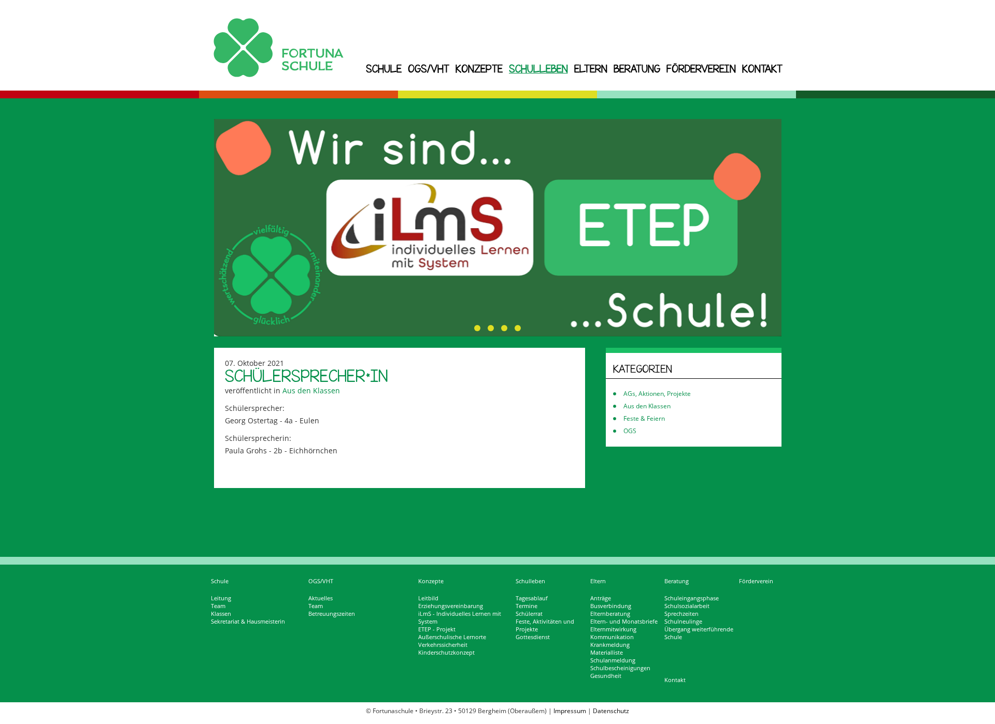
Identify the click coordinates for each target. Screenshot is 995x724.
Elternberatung (610, 613)
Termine (526, 606)
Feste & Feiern (644, 418)
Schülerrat (529, 613)
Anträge (600, 598)
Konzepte (479, 68)
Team (218, 606)
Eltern (590, 68)
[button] (477, 328)
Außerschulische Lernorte (452, 637)
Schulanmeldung (612, 660)
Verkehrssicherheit (442, 644)
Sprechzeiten (681, 613)
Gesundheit (605, 675)
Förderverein (701, 68)
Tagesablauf (532, 598)
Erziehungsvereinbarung (450, 606)
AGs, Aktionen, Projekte (657, 393)
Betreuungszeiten (331, 613)
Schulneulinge (683, 621)
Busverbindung (610, 606)
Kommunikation (612, 637)
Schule (384, 68)
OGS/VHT (428, 68)
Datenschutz (611, 710)
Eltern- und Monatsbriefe (624, 621)
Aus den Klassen (311, 390)
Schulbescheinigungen (620, 668)
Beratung (637, 68)
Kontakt (762, 68)
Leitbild (428, 598)
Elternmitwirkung (613, 629)
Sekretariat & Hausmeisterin (248, 621)
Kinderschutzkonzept (446, 652)
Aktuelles (320, 598)
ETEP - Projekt (437, 629)
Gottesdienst (533, 637)
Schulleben (538, 68)
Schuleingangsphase (691, 598)
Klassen (221, 613)
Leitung (221, 598)
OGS (629, 430)
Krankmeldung (610, 644)
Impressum (569, 710)
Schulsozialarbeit (686, 606)
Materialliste (606, 652)
